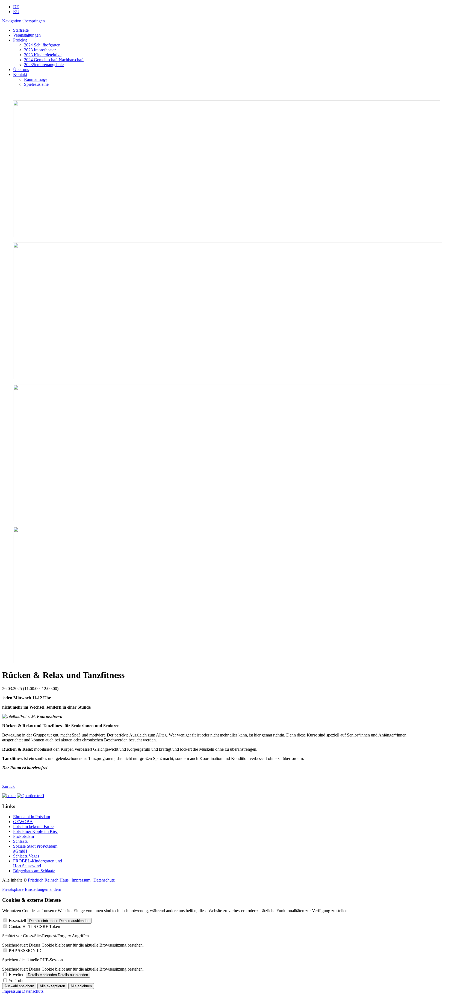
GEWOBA (23, 821)
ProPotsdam (23, 836)
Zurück (8, 786)
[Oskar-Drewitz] (9, 795)
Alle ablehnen (81, 986)
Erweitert (17, 974)
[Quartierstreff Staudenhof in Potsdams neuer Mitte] (30, 795)
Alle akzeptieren (52, 986)
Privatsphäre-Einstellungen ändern (31, 889)
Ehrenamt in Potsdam (31, 816)
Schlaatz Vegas (26, 856)
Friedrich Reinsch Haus (48, 880)
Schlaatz (20, 841)
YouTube (16, 980)
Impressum (81, 880)
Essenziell (17, 920)
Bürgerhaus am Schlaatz (34, 870)
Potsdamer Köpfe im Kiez (35, 831)
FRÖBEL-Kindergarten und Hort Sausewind (37, 863)
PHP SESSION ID (25, 950)
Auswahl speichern (19, 986)
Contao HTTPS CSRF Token (34, 926)
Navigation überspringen (23, 21)
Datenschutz (104, 880)
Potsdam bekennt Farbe (33, 826)
